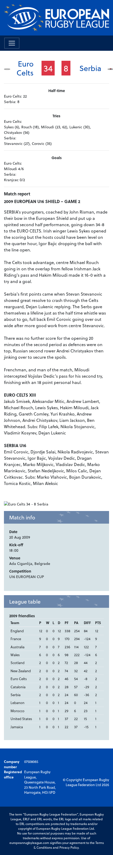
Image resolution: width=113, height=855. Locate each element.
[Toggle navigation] (11, 43)
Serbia (90, 68)
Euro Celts (25, 68)
